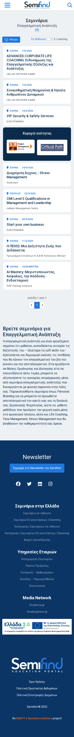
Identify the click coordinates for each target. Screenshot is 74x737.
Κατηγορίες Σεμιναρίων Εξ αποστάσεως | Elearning (37, 533)
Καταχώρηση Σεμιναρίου (37, 559)
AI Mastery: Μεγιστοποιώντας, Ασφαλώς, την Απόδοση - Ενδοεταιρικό (31, 276)
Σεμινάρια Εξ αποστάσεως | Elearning (37, 520)
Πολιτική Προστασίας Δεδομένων (37, 688)
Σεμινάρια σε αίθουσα (37, 513)
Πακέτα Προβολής (37, 565)
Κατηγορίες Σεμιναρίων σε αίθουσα (37, 526)
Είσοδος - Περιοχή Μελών (37, 579)
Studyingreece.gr (37, 611)
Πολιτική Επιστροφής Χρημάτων (37, 695)
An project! (37, 718)
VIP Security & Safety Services (30, 116)
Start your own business (25, 224)
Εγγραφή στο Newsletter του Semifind (37, 468)
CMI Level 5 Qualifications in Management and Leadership (29, 201)
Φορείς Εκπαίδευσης (37, 540)
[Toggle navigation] (7, 5)
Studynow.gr (37, 605)
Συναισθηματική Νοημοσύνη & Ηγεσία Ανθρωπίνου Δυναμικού (36, 92)
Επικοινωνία (37, 585)
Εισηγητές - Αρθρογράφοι (37, 572)
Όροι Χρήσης (37, 681)
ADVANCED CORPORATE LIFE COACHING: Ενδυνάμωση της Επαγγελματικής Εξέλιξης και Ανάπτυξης (30, 62)
